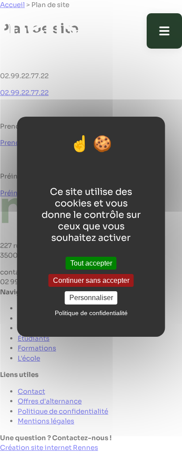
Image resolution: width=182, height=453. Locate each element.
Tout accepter (91, 263)
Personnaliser (91, 297)
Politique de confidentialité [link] (91, 312)
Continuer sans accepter (91, 280)
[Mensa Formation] (55, 31)
